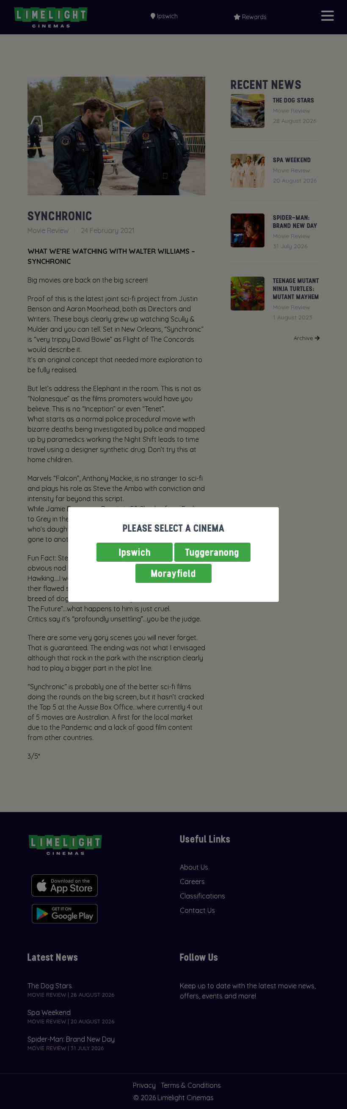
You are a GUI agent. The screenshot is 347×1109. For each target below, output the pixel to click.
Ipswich (135, 552)
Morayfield (173, 573)
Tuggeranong (212, 552)
